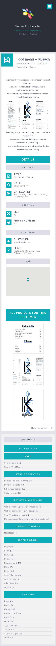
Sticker (7, 629)
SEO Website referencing (15, 515)
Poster (7, 571)
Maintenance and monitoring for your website (24, 519)
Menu (30, 194)
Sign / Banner (10, 575)
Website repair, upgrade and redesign (21, 507)
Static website (10, 493)
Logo (6, 547)
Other (6, 587)
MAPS (28, 456)
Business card (10, 563)
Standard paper (21, 197)
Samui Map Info (11, 463)
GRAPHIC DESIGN (28, 540)
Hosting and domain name (16, 481)
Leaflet (7, 555)
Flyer (6, 551)
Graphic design (20, 194)
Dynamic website (12, 485)
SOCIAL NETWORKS (28, 526)
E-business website (12, 489)
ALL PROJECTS (28, 448)
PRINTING (28, 594)
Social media (10, 579)
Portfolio (40, 63)
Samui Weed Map (12, 467)
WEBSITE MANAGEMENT (28, 500)
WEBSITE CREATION (28, 474)
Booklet (7, 559)
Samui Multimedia (24, 63)
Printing (43, 194)
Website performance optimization (19, 511)
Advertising (9, 583)
